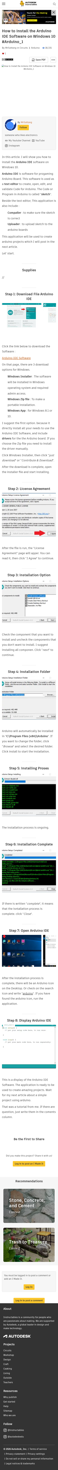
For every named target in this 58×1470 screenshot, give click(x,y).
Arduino (35, 47)
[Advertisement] (29, 17)
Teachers (8, 1382)
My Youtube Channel (19, 140)
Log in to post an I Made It (29, 1163)
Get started (9, 1401)
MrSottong (10, 47)
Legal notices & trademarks (20, 1463)
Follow (23, 127)
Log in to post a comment (29, 1300)
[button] (3, 4)
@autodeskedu (16, 1436)
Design (7, 1359)
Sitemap (7, 1410)
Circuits (24, 47)
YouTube (40, 140)
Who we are (9, 1415)
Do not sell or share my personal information (29, 1458)
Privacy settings (36, 1453)
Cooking (7, 1368)
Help (5, 1406)
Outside (7, 1377)
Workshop (8, 1355)
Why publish (10, 1397)
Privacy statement (15, 1453)
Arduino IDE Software (16, 358)
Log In (29, 1287)
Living (6, 1373)
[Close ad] (53, 12)
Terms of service (38, 1449)
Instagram (14, 145)
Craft (5, 1364)
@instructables (16, 1430)
